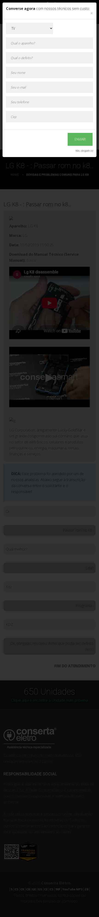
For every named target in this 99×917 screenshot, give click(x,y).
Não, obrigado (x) (84, 150)
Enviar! (80, 139)
